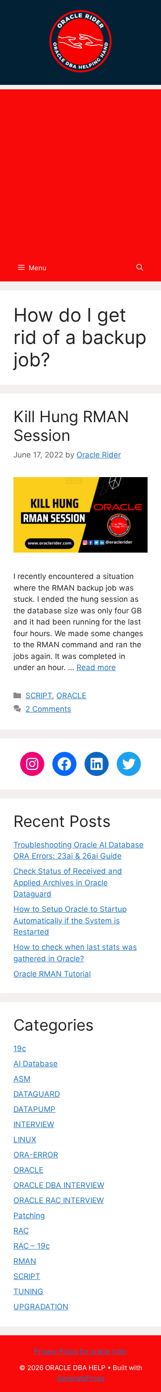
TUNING (28, 1291)
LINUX (24, 1139)
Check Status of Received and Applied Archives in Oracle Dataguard (67, 882)
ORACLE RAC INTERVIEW (58, 1200)
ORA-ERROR (35, 1154)
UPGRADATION (40, 1306)
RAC (21, 1230)
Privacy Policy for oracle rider (80, 1351)
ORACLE (71, 695)
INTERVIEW (33, 1124)
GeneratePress (81, 1378)
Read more (96, 667)
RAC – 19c (31, 1245)
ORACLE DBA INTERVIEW (58, 1185)
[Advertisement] (80, 169)
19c (19, 1048)
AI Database (35, 1063)
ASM (21, 1078)
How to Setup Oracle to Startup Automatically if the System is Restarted (70, 920)
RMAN (24, 1261)
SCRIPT (38, 695)
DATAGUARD (36, 1094)
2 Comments (48, 708)
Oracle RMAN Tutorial (52, 973)
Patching (29, 1215)
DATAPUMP (34, 1109)
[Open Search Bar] (139, 268)
